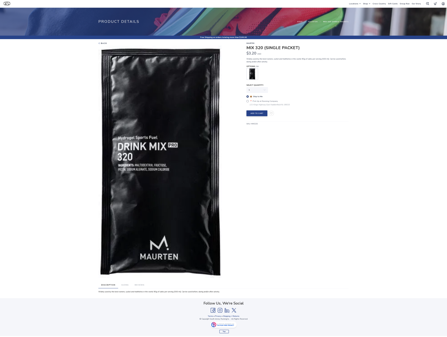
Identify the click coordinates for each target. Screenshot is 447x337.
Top (224, 331)
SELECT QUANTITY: (255, 85)
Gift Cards (393, 3)
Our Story (416, 3)
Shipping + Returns (231, 316)
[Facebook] (213, 310)
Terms (210, 316)
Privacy (218, 316)
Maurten (313, 22)
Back (103, 43)
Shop (365, 3)
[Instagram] (220, 310)
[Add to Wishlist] (271, 113)
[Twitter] (233, 310)
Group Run (405, 3)
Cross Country (379, 3)
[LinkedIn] (227, 310)
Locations (353, 3)
